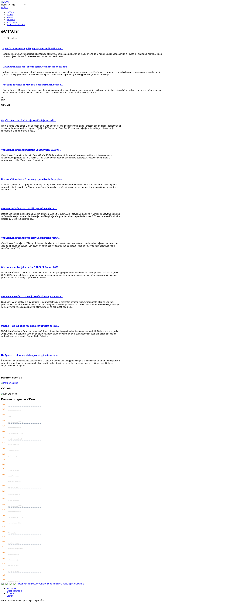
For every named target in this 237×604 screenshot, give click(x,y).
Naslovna (11, 588)
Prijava (4, 7)
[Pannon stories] (9, 383)
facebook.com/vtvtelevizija (31, 584)
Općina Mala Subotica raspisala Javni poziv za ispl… (30, 326)
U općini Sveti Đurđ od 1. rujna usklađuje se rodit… (28, 120)
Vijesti (10, 17)
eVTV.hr (11, 12)
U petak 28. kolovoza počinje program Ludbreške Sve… (32, 48)
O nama (10, 593)
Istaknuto (11, 19)
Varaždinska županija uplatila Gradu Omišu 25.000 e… (31, 150)
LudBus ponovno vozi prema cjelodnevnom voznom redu (34, 66)
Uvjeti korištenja (14, 591)
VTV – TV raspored (16, 24)
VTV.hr (10, 14)
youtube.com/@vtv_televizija (58, 584)
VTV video (12, 22)
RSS (81, 584)
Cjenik (10, 596)
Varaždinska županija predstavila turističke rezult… (30, 238)
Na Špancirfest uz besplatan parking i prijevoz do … (30, 355)
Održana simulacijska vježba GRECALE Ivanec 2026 (29, 267)
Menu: (4, 5)
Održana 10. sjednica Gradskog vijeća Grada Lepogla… (31, 179)
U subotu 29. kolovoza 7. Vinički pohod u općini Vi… (29, 208)
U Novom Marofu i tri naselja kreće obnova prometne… (32, 296)
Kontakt (75, 584)
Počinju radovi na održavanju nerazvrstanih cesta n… (32, 84)
